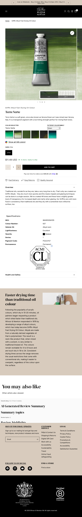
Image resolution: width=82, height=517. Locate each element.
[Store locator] (72, 11)
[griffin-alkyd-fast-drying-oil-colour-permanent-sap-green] (35, 134)
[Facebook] (7, 468)
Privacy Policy (65, 434)
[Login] (65, 11)
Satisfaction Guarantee (68, 449)
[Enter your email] (37, 439)
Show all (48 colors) (17, 142)
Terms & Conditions (67, 431)
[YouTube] (22, 468)
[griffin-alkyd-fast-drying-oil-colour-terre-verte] (18, 134)
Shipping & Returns (48, 435)
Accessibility (46, 445)
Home (7, 21)
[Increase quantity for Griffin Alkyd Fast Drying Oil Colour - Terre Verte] (18, 167)
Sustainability (46, 448)
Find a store (45, 468)
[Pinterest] (30, 468)
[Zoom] (72, 33)
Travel (43, 451)
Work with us (46, 442)
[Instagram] (15, 468)
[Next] (68, 3)
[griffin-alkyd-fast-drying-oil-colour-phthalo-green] (52, 134)
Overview (9, 187)
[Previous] (14, 3)
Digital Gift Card (47, 439)
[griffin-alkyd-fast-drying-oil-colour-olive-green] (44, 134)
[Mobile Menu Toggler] (6, 11)
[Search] (68, 11)
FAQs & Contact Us (48, 432)
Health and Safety (12, 275)
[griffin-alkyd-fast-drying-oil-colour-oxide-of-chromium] (26, 134)
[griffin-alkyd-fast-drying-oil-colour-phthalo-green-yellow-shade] (9, 134)
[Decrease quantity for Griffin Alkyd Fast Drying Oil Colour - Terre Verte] (8, 167)
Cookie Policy (65, 437)
